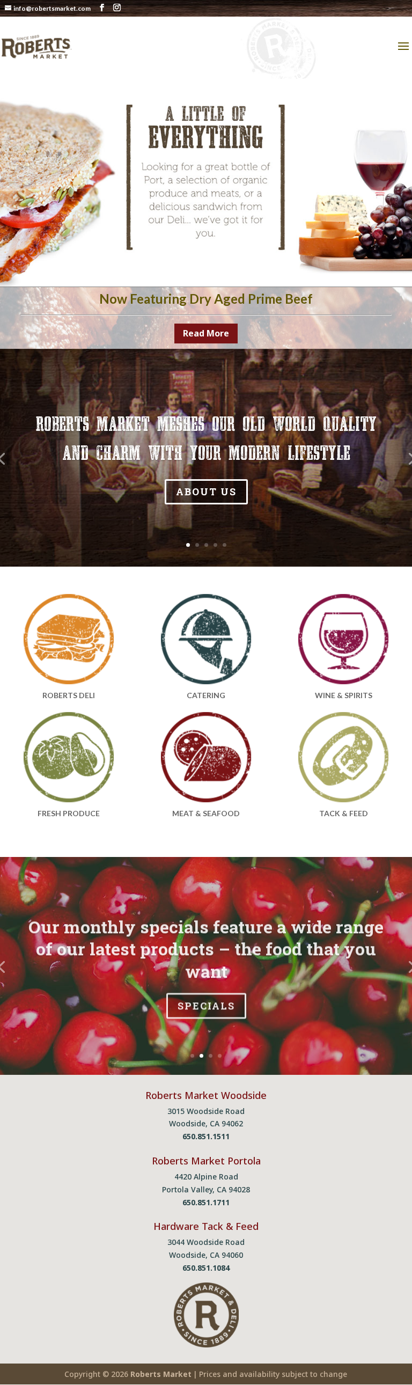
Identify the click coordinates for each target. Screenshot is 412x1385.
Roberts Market (161, 1374)
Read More (206, 333)
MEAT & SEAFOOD (206, 813)
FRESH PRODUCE (69, 813)
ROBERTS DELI (68, 695)
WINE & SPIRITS (343, 695)
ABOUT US (206, 491)
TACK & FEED (343, 813)
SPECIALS (206, 1004)
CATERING (206, 695)
